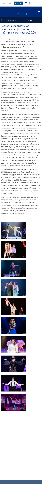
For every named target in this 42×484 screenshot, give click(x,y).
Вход (4, 3)
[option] (11, 20)
